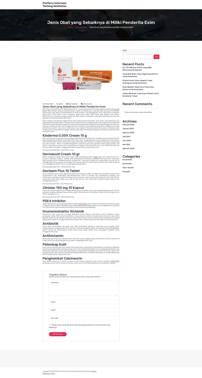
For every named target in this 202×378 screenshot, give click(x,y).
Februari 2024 (128, 149)
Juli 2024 (126, 137)
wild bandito (83, 204)
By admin (60, 104)
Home (70, 27)
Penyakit (126, 172)
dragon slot (97, 157)
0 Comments (87, 104)
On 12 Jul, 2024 (48, 104)
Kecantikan (127, 160)
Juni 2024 (127, 141)
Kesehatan (127, 164)
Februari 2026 (128, 125)
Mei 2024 (126, 145)
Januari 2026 (128, 129)
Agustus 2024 (128, 133)
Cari (125, 50)
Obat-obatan (81, 27)
